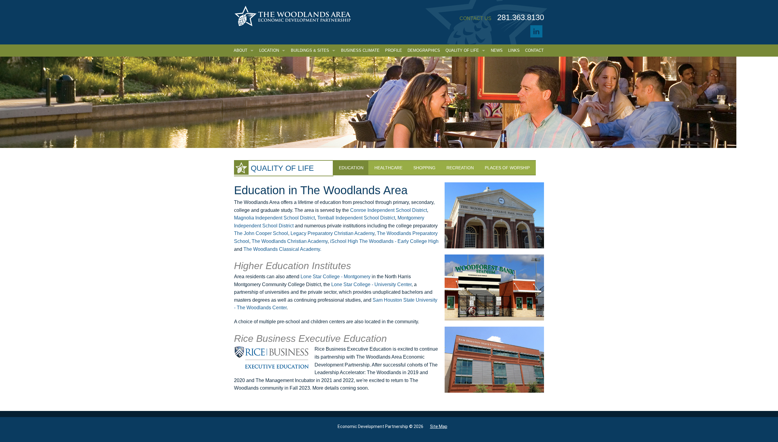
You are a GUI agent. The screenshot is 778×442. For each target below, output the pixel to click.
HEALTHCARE (388, 167)
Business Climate (360, 50)
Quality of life (282, 168)
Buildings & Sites (310, 50)
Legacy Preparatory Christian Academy (332, 233)
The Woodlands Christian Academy (290, 241)
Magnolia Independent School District (274, 217)
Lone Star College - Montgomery (335, 276)
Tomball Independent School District (356, 217)
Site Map (438, 426)
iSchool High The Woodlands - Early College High (384, 241)
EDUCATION (351, 167)
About (240, 50)
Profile (393, 50)
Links (514, 50)
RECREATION (460, 167)
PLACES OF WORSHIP (507, 167)
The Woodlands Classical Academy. (282, 249)
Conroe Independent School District (388, 210)
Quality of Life (462, 50)
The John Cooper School (261, 233)
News (497, 50)
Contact (534, 50)
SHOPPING (424, 167)
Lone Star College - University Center (371, 284)
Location (269, 50)
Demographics (424, 50)
